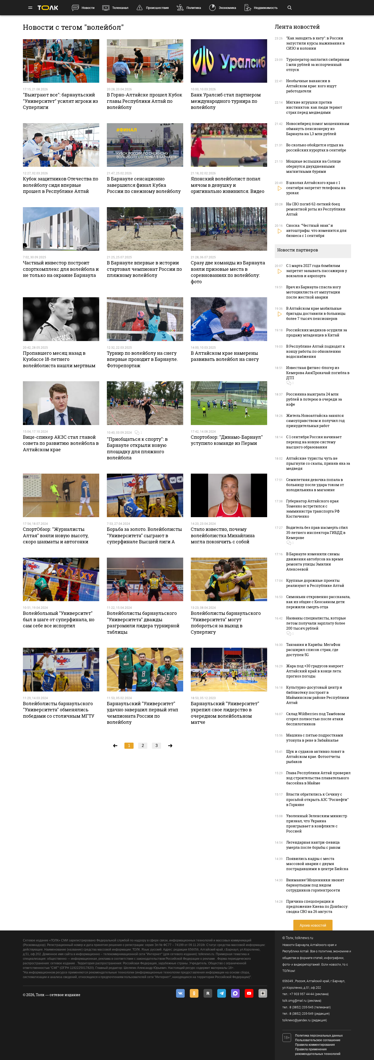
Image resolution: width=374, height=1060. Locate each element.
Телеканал (120, 8)
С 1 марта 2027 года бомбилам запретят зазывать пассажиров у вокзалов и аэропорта (316, 270)
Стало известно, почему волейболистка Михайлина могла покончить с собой (223, 535)
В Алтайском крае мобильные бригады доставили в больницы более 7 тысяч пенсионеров (316, 313)
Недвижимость (266, 8)
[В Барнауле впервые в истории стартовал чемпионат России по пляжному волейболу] (145, 229)
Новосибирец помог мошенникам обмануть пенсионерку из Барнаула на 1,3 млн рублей (317, 128)
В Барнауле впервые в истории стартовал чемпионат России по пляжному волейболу (144, 269)
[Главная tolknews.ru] (48, 8)
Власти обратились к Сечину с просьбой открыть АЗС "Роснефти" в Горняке (317, 799)
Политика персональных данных (319, 1035)
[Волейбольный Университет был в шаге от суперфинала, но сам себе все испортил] (61, 579)
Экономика (227, 8)
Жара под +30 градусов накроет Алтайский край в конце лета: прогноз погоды (314, 671)
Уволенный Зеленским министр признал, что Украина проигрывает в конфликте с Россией (316, 823)
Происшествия (157, 8)
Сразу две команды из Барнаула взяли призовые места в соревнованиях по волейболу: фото (228, 272)
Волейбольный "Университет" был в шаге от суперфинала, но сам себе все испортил (58, 619)
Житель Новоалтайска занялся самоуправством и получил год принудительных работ (315, 420)
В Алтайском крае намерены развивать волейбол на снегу (225, 356)
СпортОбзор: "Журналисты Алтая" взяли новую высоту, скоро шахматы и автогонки (56, 535)
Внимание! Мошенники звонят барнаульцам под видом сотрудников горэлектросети (315, 885)
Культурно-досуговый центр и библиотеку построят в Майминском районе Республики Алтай (317, 695)
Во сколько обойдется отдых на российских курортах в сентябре (316, 147)
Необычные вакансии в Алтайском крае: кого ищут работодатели (311, 85)
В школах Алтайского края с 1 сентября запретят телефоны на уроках (316, 187)
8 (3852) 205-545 (301, 1007)
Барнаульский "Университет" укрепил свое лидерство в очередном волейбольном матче (225, 712)
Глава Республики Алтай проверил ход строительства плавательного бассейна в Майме (318, 777)
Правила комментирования (315, 1045)
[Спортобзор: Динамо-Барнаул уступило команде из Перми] (229, 403)
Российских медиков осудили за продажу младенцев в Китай (316, 332)
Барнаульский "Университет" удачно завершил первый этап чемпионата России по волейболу (142, 712)
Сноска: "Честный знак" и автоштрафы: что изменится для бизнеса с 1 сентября (316, 230)
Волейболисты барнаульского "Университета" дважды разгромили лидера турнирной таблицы (143, 622)
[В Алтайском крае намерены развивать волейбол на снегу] (229, 319)
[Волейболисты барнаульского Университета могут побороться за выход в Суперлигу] (229, 579)
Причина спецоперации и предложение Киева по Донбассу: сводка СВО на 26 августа (317, 906)
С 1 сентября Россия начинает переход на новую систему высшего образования (314, 441)
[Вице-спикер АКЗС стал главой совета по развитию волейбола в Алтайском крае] (61, 403)
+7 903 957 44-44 (302, 994)
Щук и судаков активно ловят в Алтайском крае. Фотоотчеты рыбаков (315, 756)
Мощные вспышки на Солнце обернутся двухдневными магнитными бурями (313, 166)
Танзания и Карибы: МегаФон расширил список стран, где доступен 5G (313, 649)
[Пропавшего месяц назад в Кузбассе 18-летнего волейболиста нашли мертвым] (61, 319)
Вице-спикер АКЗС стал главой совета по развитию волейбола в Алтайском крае (61, 443)
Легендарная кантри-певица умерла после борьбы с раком (313, 845)
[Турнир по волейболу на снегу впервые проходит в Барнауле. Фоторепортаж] (145, 319)
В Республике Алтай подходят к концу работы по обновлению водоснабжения (315, 351)
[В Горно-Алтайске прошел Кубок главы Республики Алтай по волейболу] (145, 61)
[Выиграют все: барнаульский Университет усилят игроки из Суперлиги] (61, 61)
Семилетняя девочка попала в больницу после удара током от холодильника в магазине (315, 484)
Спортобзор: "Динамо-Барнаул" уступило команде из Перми (227, 440)
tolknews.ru (304, 938)
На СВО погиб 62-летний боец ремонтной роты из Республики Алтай (316, 209)
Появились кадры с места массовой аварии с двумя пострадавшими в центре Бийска (317, 863)
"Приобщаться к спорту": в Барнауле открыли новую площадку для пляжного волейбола (137, 448)
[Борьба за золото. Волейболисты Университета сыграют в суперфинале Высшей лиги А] (145, 495)
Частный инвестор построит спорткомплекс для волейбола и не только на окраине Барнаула (61, 269)
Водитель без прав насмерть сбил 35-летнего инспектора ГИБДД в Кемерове (317, 532)
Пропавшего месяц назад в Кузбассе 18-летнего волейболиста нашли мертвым (59, 359)
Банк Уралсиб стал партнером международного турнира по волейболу (226, 101)
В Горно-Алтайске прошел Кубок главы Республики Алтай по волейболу (144, 101)
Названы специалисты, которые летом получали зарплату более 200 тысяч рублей (316, 623)
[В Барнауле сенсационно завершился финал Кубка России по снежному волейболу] (145, 145)
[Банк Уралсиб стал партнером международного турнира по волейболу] (229, 61)
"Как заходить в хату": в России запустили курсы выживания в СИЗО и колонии (315, 43)
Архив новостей (313, 925)
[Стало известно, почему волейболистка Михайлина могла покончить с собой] (229, 495)
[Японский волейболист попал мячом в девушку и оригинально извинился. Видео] (229, 145)
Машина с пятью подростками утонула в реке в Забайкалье (314, 738)
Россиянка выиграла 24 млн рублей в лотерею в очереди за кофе (314, 399)
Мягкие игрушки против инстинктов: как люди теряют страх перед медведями (314, 107)
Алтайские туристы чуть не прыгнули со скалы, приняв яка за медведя (318, 463)
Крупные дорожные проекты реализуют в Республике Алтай (315, 583)
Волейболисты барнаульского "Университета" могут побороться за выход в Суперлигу (226, 622)
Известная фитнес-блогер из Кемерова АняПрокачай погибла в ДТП (318, 372)
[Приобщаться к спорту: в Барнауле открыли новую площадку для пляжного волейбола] (145, 403)
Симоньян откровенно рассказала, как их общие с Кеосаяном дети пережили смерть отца (318, 601)
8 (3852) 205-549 (301, 1013)
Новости (88, 8)
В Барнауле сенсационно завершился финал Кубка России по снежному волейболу (144, 185)
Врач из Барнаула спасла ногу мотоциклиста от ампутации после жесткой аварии (313, 292)
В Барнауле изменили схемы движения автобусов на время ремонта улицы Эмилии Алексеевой (314, 562)
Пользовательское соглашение (317, 1040)
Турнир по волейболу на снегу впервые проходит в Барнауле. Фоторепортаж (142, 359)
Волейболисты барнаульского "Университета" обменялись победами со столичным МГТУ (58, 709)
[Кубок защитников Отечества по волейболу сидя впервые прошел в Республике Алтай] (61, 145)
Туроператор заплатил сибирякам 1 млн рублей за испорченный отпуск (317, 64)
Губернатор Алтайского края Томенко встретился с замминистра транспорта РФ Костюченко (313, 509)
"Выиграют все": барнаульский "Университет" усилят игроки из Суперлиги (60, 101)
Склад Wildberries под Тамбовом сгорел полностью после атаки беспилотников (315, 718)
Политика (193, 8)
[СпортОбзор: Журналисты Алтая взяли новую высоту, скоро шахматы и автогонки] (61, 495)
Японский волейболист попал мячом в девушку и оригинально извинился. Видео (227, 185)
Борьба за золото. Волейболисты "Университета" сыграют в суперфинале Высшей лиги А (144, 535)
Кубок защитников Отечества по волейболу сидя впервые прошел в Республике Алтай (60, 185)
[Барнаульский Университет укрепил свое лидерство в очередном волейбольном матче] (229, 669)
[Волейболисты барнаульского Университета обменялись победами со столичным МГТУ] (61, 669)
